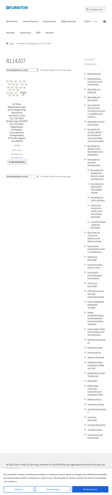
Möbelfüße (92, 380)
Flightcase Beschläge (92, 284)
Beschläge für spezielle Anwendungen (94, 162)
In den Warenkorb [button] (17, 162)
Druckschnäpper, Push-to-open (95, 266)
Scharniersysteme (96, 404)
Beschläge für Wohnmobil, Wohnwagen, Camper (97, 188)
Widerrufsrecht (68, 21)
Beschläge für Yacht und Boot (98, 199)
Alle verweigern (53, 489)
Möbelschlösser (95, 399)
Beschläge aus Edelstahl (94, 91)
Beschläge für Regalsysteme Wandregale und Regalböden (95, 150)
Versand (49, 32)
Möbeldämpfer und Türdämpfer (96, 374)
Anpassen (19, 489)
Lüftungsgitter (94, 352)
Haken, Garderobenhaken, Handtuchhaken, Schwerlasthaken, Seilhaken (96, 318)
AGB (38, 32)
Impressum (25, 32)
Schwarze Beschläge (92, 418)
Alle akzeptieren (90, 489)
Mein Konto (12, 21)
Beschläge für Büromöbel (94, 98)
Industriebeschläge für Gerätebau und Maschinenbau (96, 332)
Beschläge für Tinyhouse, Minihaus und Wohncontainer (95, 236)
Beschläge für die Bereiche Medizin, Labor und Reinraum (97, 174)
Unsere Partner (30, 21)
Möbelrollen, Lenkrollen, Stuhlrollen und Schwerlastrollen (95, 390)
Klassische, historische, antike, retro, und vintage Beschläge (97, 211)
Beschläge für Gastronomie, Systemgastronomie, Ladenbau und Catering (96, 111)
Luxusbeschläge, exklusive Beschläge (98, 224)
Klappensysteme (95, 347)
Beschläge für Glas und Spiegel (96, 123)
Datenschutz (49, 21)
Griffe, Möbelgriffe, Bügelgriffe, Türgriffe (96, 304)
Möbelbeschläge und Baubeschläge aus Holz (96, 365)
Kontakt (10, 32)
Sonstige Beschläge (96, 425)
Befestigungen (94, 73)
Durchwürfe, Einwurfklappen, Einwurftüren (95, 275)
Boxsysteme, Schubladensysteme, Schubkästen (96, 249)
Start (11, 43)
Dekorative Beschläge (92, 258)
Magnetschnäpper (96, 357)
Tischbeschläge (95, 429)
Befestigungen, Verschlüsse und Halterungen (95, 81)
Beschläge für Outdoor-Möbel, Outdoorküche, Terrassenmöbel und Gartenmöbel (95, 135)
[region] (56, 481)
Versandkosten (17, 157)
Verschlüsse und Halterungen (95, 436)
